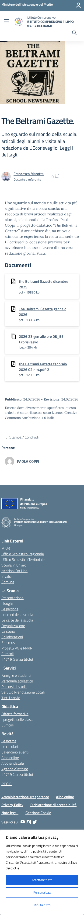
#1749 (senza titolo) (17, 659)
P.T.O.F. (6, 784)
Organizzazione (13, 625)
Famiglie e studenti (16, 675)
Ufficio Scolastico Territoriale (23, 559)
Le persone (9, 609)
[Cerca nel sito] (74, 33)
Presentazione (12, 598)
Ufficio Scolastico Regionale (22, 554)
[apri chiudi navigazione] (6, 21)
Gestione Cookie (38, 812)
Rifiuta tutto (42, 904)
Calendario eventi (14, 752)
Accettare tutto (42, 879)
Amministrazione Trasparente (25, 797)
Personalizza (42, 892)
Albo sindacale (12, 763)
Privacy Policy (12, 805)
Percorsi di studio (14, 686)
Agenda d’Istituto (14, 769)
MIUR (5, 548)
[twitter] (35, 822)
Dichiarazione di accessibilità (53, 805)
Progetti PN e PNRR (16, 648)
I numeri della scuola (17, 614)
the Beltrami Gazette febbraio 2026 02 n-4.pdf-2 (43, 366)
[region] (42, 872)
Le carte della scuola (17, 620)
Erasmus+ (9, 642)
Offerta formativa (14, 714)
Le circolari (9, 746)
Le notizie (8, 741)
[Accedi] (78, 5)
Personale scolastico (17, 681)
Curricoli (7, 653)
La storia (8, 631)
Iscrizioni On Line (14, 570)
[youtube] (23, 822)
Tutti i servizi (10, 698)
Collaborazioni (12, 637)
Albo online (10, 757)
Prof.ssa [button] (53, 219)
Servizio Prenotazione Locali (23, 692)
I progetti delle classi (17, 719)
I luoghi (7, 603)
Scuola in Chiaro (13, 565)
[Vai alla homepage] (18, 22)
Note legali (9, 812)
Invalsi (6, 576)
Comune (7, 582)
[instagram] (29, 822)
